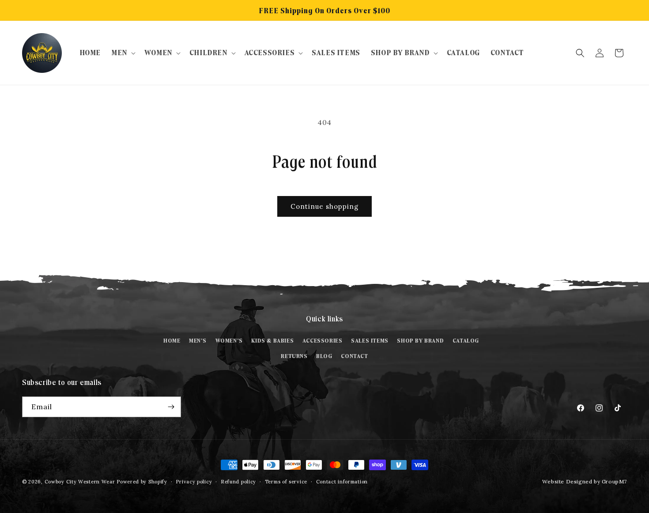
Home (171, 340)
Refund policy (238, 482)
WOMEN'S (229, 340)
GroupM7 (614, 481)
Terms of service (286, 482)
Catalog (466, 340)
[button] (122, 52)
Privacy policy (194, 482)
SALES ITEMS (370, 340)
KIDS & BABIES (272, 340)
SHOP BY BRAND (420, 340)
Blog (324, 356)
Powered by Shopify (142, 482)
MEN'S (198, 340)
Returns (294, 356)
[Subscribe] (171, 406)
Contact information (342, 482)
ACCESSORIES (322, 340)
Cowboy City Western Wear (81, 482)
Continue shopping (324, 206)
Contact (354, 356)
